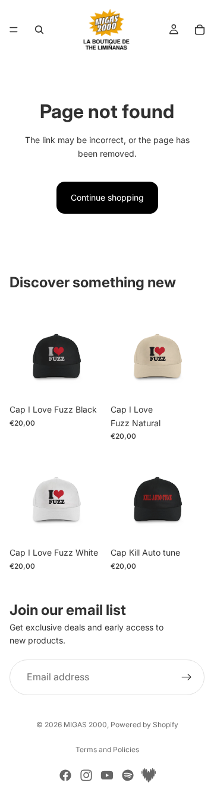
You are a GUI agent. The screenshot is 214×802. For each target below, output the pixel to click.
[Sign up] (186, 676)
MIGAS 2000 (85, 724)
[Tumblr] (148, 775)
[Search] (39, 30)
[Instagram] (86, 775)
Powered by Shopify (144, 724)
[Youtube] (107, 775)
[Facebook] (65, 775)
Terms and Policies (107, 749)
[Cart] (200, 30)
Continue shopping (107, 197)
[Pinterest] (128, 775)
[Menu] (13, 29)
